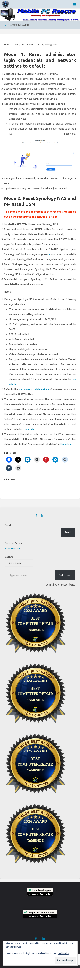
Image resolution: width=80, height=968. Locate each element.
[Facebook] (36, 515)
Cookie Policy (63, 953)
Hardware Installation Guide (34, 389)
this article (28, 429)
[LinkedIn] (43, 515)
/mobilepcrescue (12, 548)
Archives (9, 556)
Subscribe (64, 575)
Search (8, 525)
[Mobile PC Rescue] (5, 4)
